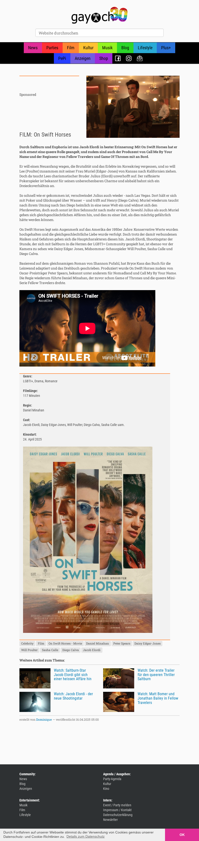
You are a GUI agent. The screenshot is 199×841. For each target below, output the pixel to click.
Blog (125, 47)
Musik (107, 47)
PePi (62, 58)
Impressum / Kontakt (117, 810)
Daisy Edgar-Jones (147, 643)
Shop (103, 58)
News (33, 47)
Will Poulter (29, 650)
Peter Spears (121, 643)
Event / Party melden (117, 805)
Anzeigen (83, 58)
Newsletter (139, 58)
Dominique (44, 719)
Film (71, 47)
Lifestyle (145, 47)
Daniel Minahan (97, 643)
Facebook (117, 58)
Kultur (88, 47)
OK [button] (182, 835)
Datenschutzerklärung (118, 815)
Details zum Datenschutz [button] (85, 836)
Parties (52, 47)
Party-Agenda (112, 779)
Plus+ (166, 47)
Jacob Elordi (91, 650)
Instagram (128, 58)
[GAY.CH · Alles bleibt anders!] (99, 15)
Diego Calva (70, 650)
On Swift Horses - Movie (65, 643)
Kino (106, 789)
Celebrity (27, 643)
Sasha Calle (50, 650)
